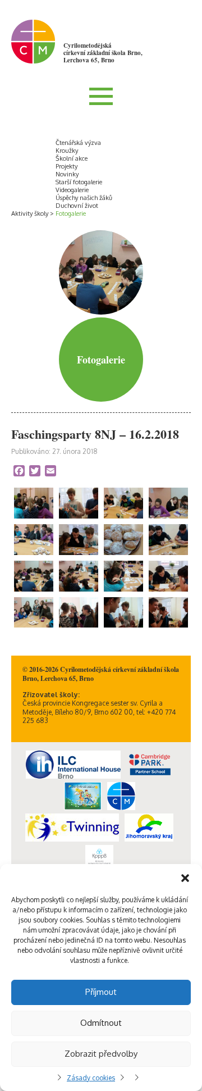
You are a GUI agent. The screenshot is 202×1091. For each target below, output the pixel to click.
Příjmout (101, 992)
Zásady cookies (91, 1078)
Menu (101, 96)
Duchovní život (77, 206)
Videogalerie (72, 190)
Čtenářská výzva (78, 143)
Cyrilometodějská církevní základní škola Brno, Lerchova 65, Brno (103, 53)
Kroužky (67, 150)
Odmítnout (101, 1022)
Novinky (67, 174)
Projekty (66, 166)
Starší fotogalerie (79, 182)
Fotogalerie (71, 213)
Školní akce (72, 158)
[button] (185, 878)
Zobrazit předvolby (101, 1053)
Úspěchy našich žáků (84, 198)
